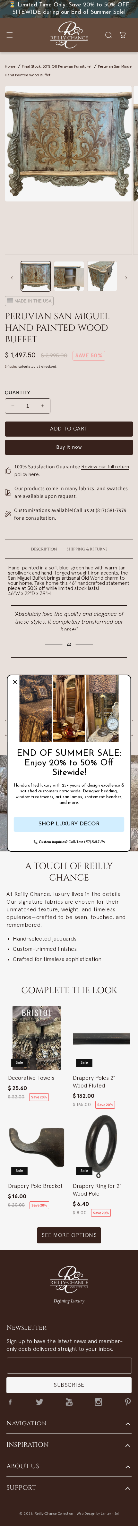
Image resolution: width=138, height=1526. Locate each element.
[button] (15, 682)
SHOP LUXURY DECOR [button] (69, 824)
